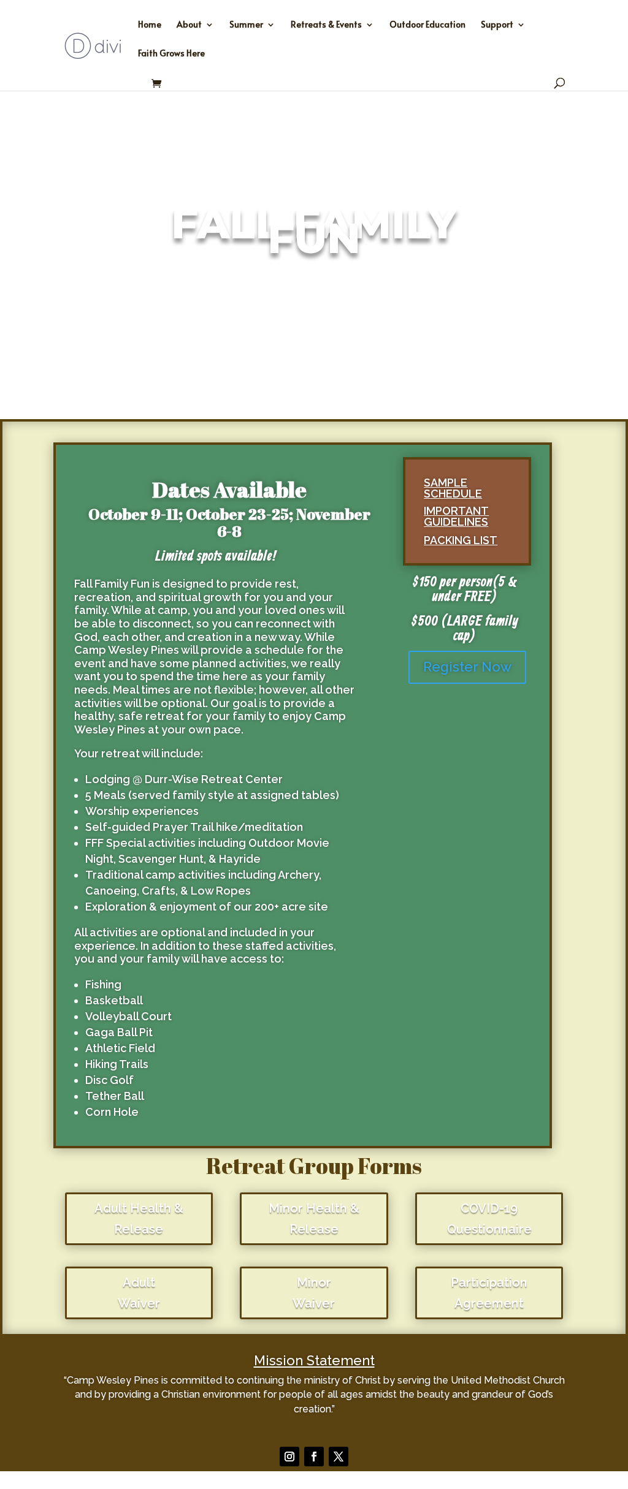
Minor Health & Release (314, 1219)
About (189, 25)
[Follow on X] (338, 1456)
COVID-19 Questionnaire (489, 1219)
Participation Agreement (489, 1293)
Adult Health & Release (138, 1219)
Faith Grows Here (171, 54)
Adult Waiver (139, 1293)
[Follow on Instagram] (289, 1456)
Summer (246, 25)
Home (149, 25)
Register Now (467, 667)
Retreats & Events (326, 25)
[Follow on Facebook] (314, 1456)
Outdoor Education (427, 25)
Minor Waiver (314, 1293)
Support (497, 25)
